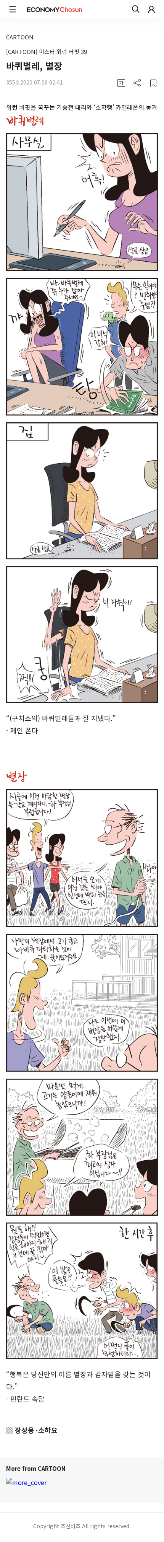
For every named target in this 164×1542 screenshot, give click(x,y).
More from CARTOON (36, 1468)
